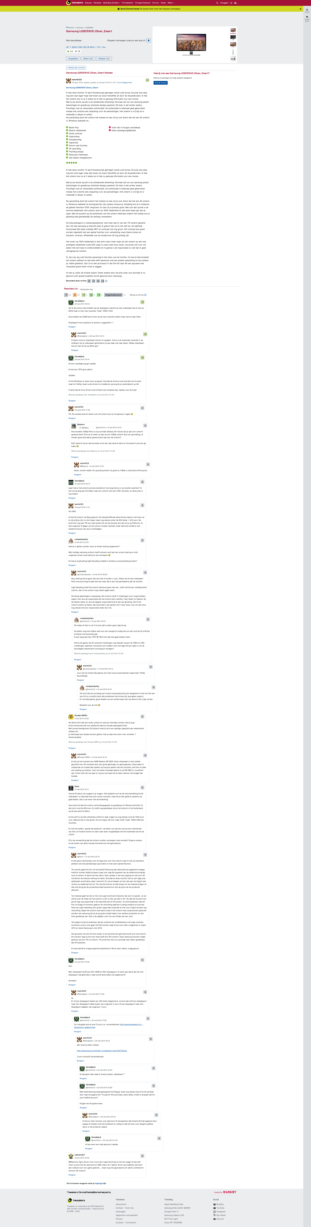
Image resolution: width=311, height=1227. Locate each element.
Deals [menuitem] (163, 3)
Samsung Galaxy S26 (174, 1215)
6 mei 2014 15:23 (114, 427)
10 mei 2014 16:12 (106, 669)
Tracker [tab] (307, 12)
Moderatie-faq (86, 289)
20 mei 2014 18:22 (102, 1041)
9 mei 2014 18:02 (99, 621)
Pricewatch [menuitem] (127, 3)
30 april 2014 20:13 (82, 484)
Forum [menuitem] (155, 3)
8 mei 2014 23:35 (82, 542)
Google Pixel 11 (171, 1211)
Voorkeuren (130, 1222)
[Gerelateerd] (67, 27)
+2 (98, 281)
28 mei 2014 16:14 (82, 359)
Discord (220, 1219)
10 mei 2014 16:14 (99, 757)
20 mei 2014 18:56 (104, 1087)
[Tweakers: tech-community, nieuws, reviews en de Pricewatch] (74, 3)
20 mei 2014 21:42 (110, 1140)
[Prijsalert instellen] (149, 40)
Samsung (79, 27)
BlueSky (220, 1204)
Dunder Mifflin (81, 715)
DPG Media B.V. (97, 1206)
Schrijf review (161, 83)
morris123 (77, 79)
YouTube (220, 1208)
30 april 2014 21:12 (82, 507)
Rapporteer (127, 82)
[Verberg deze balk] (300, 9)
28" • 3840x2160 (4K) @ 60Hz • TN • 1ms (86, 47)
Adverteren (121, 1204)
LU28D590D (89, 27)
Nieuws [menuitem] (88, 3)
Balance (81, 424)
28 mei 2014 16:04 (82, 304)
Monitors (71, 27)
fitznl (77, 786)
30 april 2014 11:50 (82, 410)
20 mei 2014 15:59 (82, 962)
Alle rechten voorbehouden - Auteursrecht (85, 1209)
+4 (233, 59)
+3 (102, 281)
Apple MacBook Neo (173, 1204)
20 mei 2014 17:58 (99, 1020)
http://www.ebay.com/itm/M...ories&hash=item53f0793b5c (102, 1051)
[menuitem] (217, 3)
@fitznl (80, 857)
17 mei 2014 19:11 (82, 789)
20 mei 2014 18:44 (104, 1070)
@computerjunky (84, 574)
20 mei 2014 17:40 (97, 994)
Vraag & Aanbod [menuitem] (142, 3)
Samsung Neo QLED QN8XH (177, 1208)
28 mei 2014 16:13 (97, 336)
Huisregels (120, 1211)
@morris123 (100, 427)
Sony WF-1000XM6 (173, 1222)
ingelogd (99, 1183)
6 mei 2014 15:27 (97, 466)
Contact (119, 1208)
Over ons (129, 1208)
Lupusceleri (80, 1155)
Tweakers (71, 1206)
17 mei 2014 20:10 (92, 857)
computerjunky (81, 539)
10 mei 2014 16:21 (104, 689)
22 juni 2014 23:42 (82, 1158)
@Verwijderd (82, 336)
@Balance (84, 466)
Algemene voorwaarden (127, 1215)
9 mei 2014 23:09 (82, 718)
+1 (147, 80)
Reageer (72, 327)
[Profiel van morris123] (68, 80)
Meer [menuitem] (170, 3)
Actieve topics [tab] (307, 20)
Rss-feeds (221, 1215)
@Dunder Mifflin (83, 757)
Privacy (119, 1219)
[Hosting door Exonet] (225, 1192)
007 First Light (171, 1219)
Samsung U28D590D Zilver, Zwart (89, 31)
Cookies (119, 1222)
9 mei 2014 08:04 (100, 574)
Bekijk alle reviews (77, 67)
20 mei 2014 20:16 (108, 1117)
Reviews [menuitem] (97, 3)
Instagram (221, 1211)
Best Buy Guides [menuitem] (110, 3)
